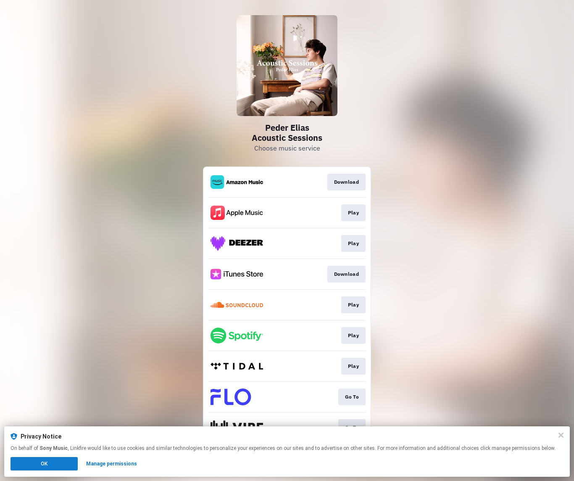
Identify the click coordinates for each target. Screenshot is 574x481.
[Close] (561, 435)
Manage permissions (111, 464)
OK (44, 464)
